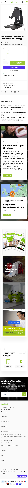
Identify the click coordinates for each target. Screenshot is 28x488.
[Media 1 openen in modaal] (14, 18)
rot (4, 56)
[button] (1, 2)
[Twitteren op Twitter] (8, 92)
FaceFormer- (11, 114)
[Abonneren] (24, 394)
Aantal (4, 59)
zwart (5, 51)
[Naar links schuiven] (20, 352)
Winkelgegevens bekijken (9, 77)
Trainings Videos (20, 366)
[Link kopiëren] (18, 92)
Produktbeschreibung (6, 101)
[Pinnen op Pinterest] (11, 92)
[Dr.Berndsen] (4, 404)
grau (21, 51)
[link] (7, 175)
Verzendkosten (8, 44)
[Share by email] (15, 92)
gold (16, 51)
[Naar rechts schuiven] (24, 352)
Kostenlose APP (8, 366)
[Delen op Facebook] (5, 92)
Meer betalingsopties (14, 70)
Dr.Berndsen (5, 34)
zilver (11, 51)
